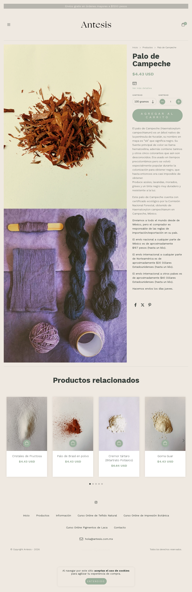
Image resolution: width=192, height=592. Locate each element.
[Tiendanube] (96, 550)
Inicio (135, 47)
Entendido (96, 581)
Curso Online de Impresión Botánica (146, 515)
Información (63, 515)
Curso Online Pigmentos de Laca (86, 527)
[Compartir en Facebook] (135, 305)
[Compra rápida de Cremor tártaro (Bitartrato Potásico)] (119, 443)
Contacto (120, 527)
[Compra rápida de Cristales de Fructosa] (27, 443)
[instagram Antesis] (96, 502)
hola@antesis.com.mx (99, 538)
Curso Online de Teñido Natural (97, 515)
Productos (147, 47)
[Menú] (9, 24)
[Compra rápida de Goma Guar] (165, 443)
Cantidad (137, 95)
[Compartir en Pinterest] (150, 305)
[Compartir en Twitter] (143, 305)
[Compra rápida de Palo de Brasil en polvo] (73, 443)
